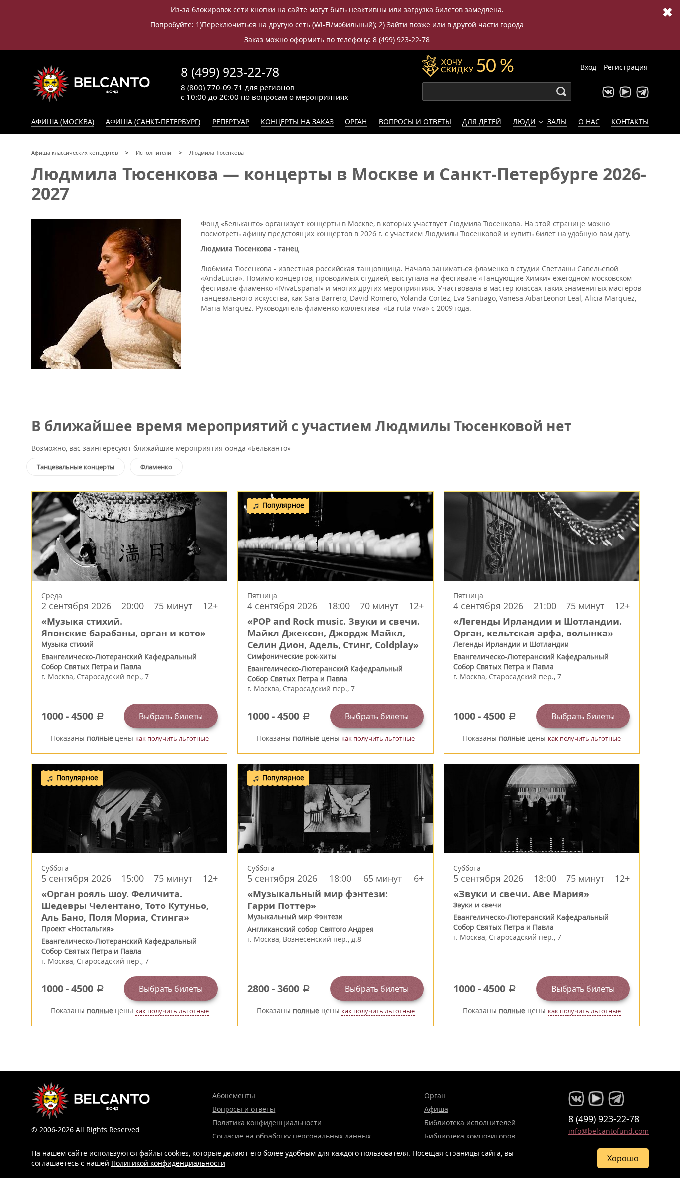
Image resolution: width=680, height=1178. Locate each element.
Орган (356, 121)
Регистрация (626, 67)
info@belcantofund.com (608, 1131)
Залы (557, 121)
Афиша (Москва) (62, 121)
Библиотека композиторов (469, 1136)
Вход (588, 67)
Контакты (630, 121)
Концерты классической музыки (91, 83)
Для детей (481, 121)
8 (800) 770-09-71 (212, 87)
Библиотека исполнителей (470, 1122)
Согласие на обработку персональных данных (291, 1136)
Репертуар (230, 121)
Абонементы (233, 1095)
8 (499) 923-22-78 (401, 39)
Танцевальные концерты (75, 466)
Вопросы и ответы (415, 121)
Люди (524, 121)
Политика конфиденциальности (267, 1122)
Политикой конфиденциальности (168, 1163)
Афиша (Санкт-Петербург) (153, 121)
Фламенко (156, 466)
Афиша (436, 1109)
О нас (589, 121)
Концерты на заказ (297, 121)
